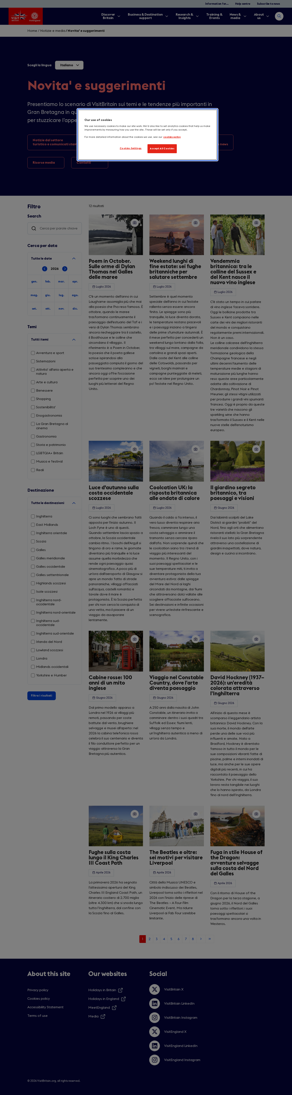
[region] (147, 135)
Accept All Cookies (162, 148)
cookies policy (172, 137)
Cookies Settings (131, 148)
